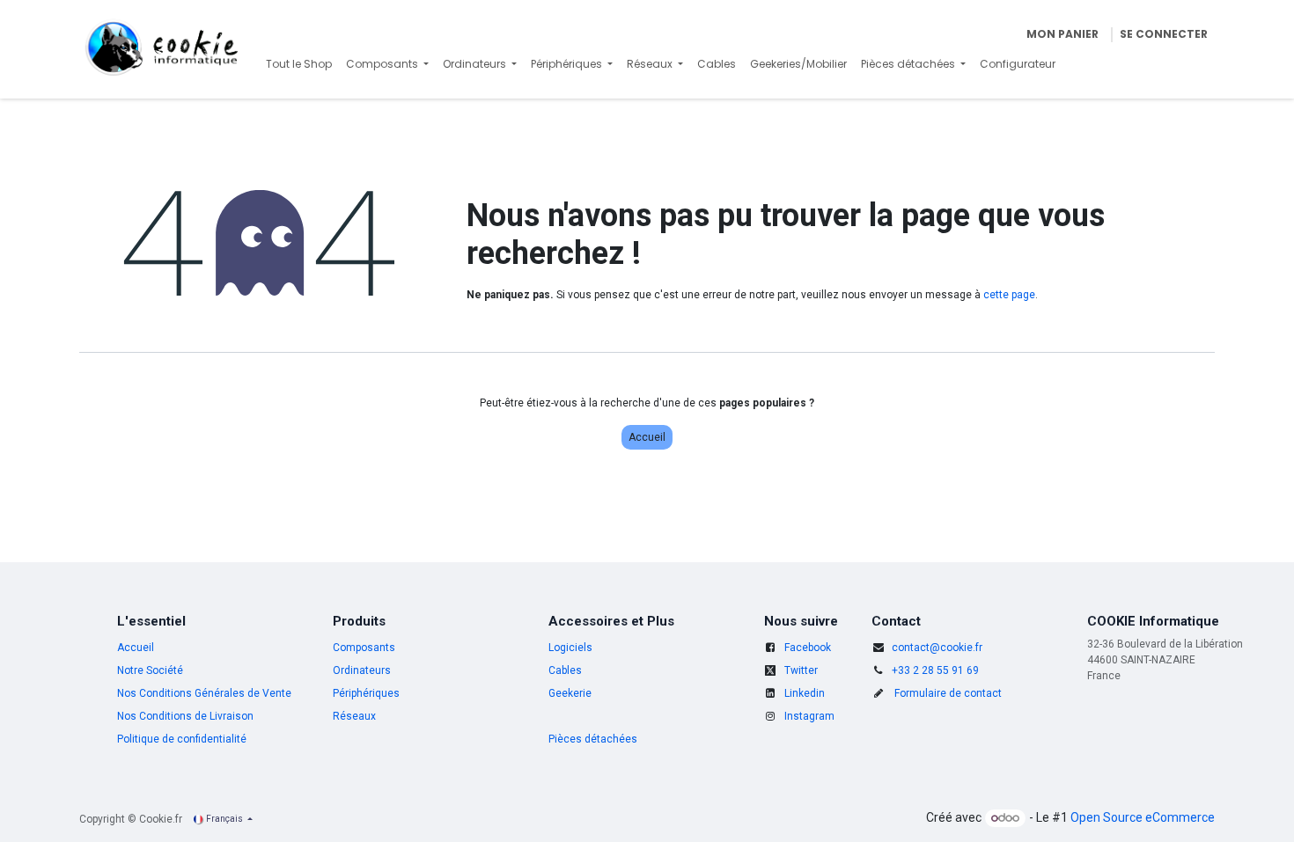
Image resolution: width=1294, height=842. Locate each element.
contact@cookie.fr (937, 647)
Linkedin (804, 693)
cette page (1009, 295)
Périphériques (366, 693)
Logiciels (570, 647)
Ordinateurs (362, 670)
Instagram (809, 716)
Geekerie (570, 693)
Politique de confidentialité (181, 739)
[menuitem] (299, 64)
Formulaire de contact (948, 693)
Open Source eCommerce (1142, 817)
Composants (364, 647)
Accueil (647, 437)
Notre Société (150, 670)
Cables (565, 670)
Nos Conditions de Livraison (185, 716)
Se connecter (1164, 33)
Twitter (801, 670)
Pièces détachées (592, 739)
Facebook (807, 647)
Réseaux (354, 716)
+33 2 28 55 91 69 (935, 670)
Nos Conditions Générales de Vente (204, 693)
